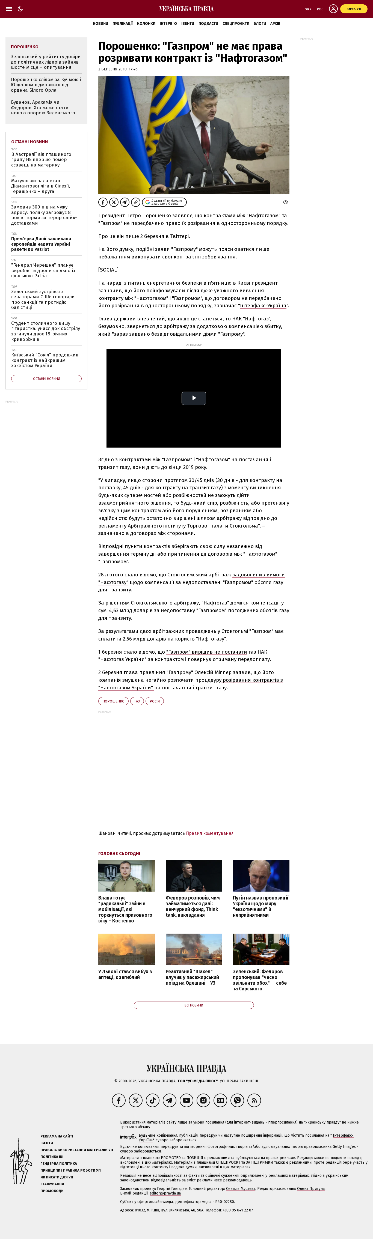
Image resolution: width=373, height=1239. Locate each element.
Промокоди (52, 1191)
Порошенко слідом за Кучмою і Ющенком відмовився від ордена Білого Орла (46, 85)
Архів (275, 23)
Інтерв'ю (168, 23)
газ (137, 701)
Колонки (146, 23)
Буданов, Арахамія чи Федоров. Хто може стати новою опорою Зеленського (43, 107)
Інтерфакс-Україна (263, 305)
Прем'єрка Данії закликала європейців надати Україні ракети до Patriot (41, 244)
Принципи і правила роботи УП (70, 1170)
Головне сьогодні (119, 853)
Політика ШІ (51, 1157)
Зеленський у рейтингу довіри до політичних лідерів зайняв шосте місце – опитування (46, 62)
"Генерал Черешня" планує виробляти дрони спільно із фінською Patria (43, 270)
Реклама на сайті (56, 1136)
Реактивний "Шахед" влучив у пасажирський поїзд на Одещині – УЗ (192, 977)
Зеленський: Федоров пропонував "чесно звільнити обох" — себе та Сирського (260, 980)
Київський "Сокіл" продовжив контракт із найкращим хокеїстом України (44, 360)
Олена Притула (311, 1188)
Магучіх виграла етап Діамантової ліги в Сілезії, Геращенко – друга (40, 186)
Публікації (123, 23)
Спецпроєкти (236, 23)
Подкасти (208, 23)
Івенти (187, 23)
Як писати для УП (56, 1177)
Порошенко (113, 701)
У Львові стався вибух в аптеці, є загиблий (125, 974)
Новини (100, 23)
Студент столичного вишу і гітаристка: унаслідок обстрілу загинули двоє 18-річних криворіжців (45, 331)
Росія (155, 701)
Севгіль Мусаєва (240, 1188)
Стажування (52, 1184)
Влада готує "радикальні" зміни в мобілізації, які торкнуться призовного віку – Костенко (125, 909)
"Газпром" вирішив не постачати (206, 652)
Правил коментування (210, 833)
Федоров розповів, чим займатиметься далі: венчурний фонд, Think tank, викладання (193, 906)
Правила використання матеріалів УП (76, 1150)
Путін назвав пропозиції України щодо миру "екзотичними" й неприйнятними (260, 906)
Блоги (260, 23)
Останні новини (29, 141)
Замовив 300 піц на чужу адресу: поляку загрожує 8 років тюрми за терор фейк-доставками (44, 215)
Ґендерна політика (58, 1163)
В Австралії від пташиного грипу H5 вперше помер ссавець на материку (41, 159)
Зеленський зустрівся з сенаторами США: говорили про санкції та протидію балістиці (43, 300)
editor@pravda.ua (165, 1193)
